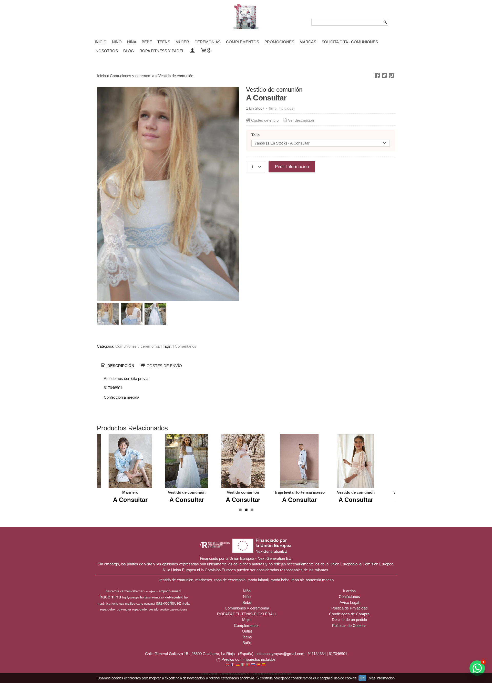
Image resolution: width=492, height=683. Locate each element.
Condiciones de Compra (349, 614)
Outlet (247, 631)
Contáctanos (349, 596)
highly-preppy (130, 597)
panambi (149, 603)
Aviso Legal (349, 602)
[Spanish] (258, 665)
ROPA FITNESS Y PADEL (161, 51)
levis (114, 603)
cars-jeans (151, 591)
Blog (128, 51)
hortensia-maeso (152, 597)
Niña (131, 42)
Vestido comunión (243, 492)
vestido (154, 609)
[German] (238, 665)
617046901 (338, 653)
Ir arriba (349, 591)
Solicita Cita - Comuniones (350, 42)
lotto (121, 603)
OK (362, 678)
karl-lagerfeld (174, 597)
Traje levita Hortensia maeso (299, 492)
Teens (163, 42)
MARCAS (308, 42)
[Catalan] (263, 665)
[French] (233, 665)
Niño (117, 42)
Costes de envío (265, 120)
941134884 (317, 653)
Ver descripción (301, 120)
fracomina (110, 596)
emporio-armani (170, 591)
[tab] (117, 365)
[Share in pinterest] (391, 75)
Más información (381, 678)
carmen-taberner (132, 591)
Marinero (130, 492)
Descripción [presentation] (120, 366)
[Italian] (243, 665)
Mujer (182, 42)
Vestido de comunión (187, 492)
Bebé (147, 42)
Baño (246, 642)
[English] (227, 665)
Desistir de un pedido (349, 619)
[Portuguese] (248, 665)
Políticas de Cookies (349, 625)
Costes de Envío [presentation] (164, 366)
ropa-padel (140, 609)
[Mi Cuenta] (192, 50)
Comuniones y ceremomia (137, 346)
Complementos (242, 42)
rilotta (186, 603)
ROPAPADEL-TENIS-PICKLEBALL (247, 614)
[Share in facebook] (377, 75)
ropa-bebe (107, 609)
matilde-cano (134, 603)
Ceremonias (207, 42)
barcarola (112, 591)
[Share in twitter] (384, 75)
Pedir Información (292, 166)
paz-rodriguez (168, 603)
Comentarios (185, 346)
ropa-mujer (123, 609)
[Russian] (253, 665)
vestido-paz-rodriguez (173, 609)
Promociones (279, 42)
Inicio (101, 42)
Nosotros (107, 51)
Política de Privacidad (349, 608)
